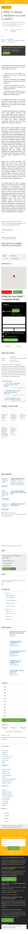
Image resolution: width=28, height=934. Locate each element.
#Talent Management (10, 597)
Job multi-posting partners (9, 779)
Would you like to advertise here (9, 737)
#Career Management (14, 645)
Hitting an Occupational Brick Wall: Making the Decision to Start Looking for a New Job (4, 431)
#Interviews (8, 616)
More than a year (9, 560)
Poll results (5, 760)
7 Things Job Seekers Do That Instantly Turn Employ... (21, 346)
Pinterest (15, 731)
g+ (21, 731)
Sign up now (5, 771)
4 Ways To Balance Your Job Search (23, 416)
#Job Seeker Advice (10, 613)
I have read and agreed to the (13, 337)
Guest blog (5, 803)
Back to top (6, 830)
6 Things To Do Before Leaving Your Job (16, 642)
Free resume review (7, 756)
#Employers (7, 593)
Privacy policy (6, 797)
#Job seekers (7, 609)
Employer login (6, 769)
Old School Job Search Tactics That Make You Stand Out (18, 632)
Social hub (5, 801)
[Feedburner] (4, 584)
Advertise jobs (6, 773)
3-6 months (7, 565)
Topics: (4, 255)
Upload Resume (9, 879)
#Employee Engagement (11, 600)
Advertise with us (7, 792)
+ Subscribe (6, 53)
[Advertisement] (15, 932)
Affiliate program (7, 794)
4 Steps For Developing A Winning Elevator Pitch (9, 346)
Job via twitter (6, 758)
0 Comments (13, 31)
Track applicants (6, 775)
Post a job (18, 900)
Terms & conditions (7, 796)
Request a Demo (6, 783)
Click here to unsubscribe (13, 894)
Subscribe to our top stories (11, 245)
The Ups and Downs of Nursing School (4, 416)
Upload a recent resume (15, 872)
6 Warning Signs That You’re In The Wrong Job (18, 651)
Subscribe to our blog (14, 720)
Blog (3, 762)
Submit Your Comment (10, 340)
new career (5, 258)
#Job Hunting (12, 635)
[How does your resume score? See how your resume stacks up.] (8, 512)
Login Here (15, 310)
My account (5, 750)
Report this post (6, 292)
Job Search (5, 754)
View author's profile (11, 42)
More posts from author (15, 361)
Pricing (4, 777)
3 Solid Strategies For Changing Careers (16, 661)
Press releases (6, 799)
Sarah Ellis (4, 486)
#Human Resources (10, 595)
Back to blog (7, 7)
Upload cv (5, 752)
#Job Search (4, 420)
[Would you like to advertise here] (5, 735)
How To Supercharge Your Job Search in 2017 (14, 430)
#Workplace (8, 619)
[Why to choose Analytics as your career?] (14, 36)
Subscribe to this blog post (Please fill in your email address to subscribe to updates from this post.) (14, 333)
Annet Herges (10, 39)
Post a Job (7, 920)
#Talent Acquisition (10, 606)
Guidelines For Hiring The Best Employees (18, 504)
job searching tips (15, 258)
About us (4, 790)
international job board (15, 860)
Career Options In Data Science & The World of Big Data (18, 492)
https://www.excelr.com (7, 229)
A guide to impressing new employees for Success (18, 479)
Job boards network (7, 781)
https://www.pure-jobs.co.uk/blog (16, 40)
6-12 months (7, 563)
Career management (13, 255)
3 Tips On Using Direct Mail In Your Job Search (14, 416)
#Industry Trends (10, 603)
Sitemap (4, 805)
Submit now (9, 516)
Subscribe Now (13, 848)
